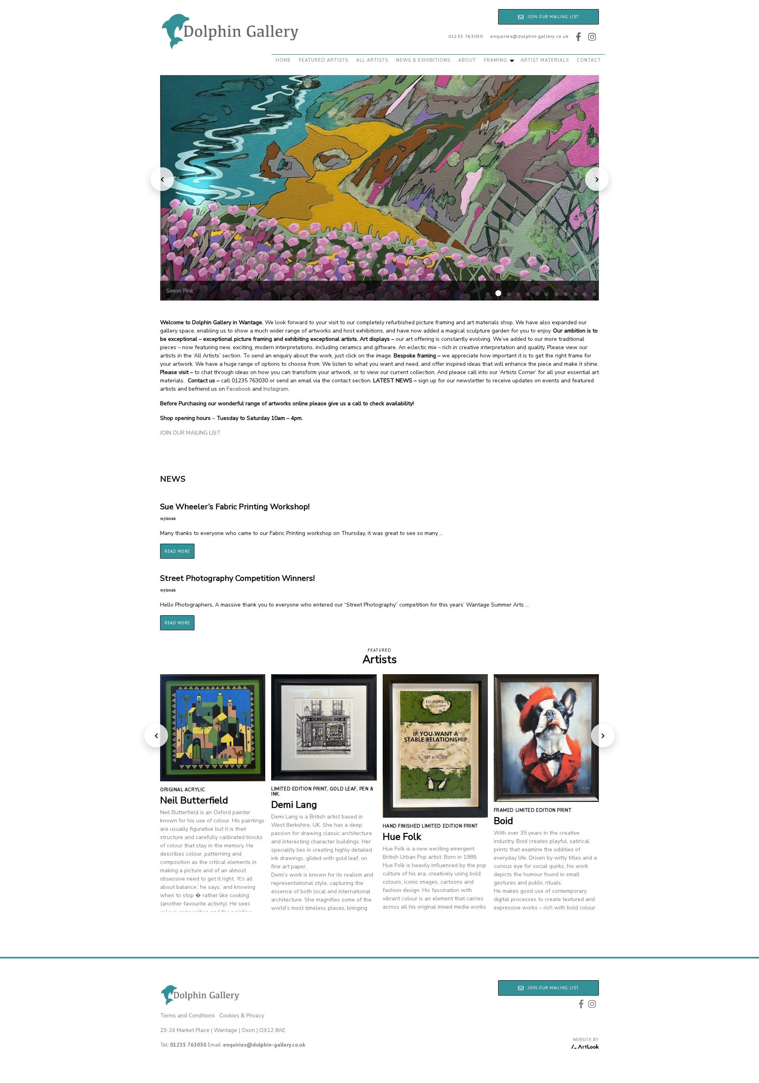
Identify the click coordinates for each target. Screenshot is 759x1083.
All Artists (372, 60)
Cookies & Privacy (241, 1015)
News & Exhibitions (423, 60)
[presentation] (162, 179)
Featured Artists (323, 60)
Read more (177, 551)
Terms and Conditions (187, 1015)
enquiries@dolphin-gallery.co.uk (529, 36)
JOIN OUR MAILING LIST (190, 433)
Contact (589, 60)
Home (283, 60)
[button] (488, 294)
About (467, 60)
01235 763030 (465, 36)
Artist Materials (545, 60)
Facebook (239, 389)
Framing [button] (496, 60)
